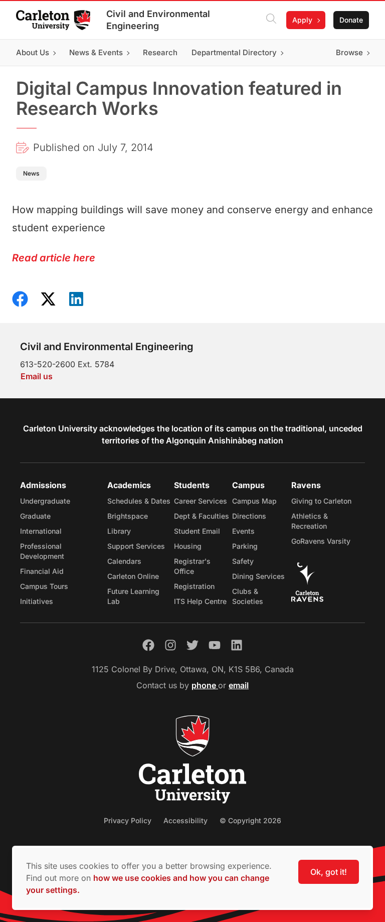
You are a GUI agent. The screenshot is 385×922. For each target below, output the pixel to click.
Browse (349, 52)
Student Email (197, 531)
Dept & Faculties (201, 516)
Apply (302, 20)
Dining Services (258, 576)
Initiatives (36, 601)
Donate (351, 20)
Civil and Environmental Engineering (158, 20)
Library (119, 531)
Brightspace (127, 516)
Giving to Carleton (321, 501)
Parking (245, 546)
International (41, 531)
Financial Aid (42, 571)
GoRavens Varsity (320, 541)
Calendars (124, 561)
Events (243, 531)
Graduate (35, 516)
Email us (37, 376)
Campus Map (254, 501)
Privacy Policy (127, 820)
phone (204, 685)
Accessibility (185, 820)
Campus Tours (44, 586)
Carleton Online (133, 576)
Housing (188, 546)
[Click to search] (271, 20)
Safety (243, 561)
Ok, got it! (328, 872)
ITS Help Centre (200, 601)
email (239, 685)
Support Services (136, 546)
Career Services (200, 501)
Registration (194, 586)
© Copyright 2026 (250, 820)
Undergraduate (45, 501)
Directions (249, 516)
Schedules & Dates (138, 501)
